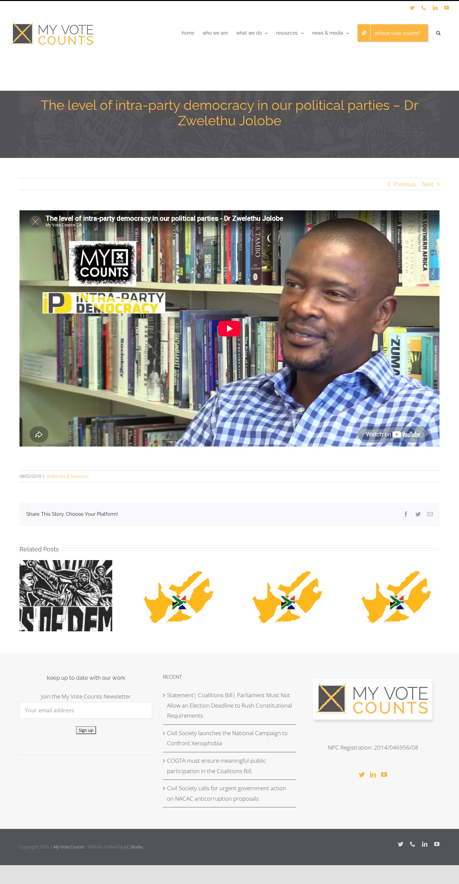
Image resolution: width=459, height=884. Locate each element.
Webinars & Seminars (68, 476)
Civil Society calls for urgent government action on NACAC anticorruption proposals (226, 793)
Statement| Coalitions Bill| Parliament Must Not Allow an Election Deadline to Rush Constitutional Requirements (229, 705)
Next (428, 184)
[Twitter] (362, 774)
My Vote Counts (68, 847)
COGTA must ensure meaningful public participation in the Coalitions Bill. (216, 766)
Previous (404, 184)
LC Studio (133, 847)
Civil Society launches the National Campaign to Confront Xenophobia (227, 738)
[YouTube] (384, 774)
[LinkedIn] (373, 774)
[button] (438, 33)
